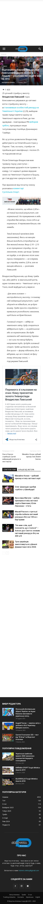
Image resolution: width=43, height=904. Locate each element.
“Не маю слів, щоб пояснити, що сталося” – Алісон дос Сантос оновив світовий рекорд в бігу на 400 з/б (27, 530)
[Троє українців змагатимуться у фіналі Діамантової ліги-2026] (8, 544)
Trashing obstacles (9, 897)
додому (3, 54)
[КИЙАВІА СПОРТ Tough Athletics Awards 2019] (8, 771)
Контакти (21, 897)
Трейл (24, 895)
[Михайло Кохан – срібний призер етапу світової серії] (8, 478)
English (38, 897)
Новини (4, 66)
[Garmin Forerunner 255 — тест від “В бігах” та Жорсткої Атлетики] (8, 738)
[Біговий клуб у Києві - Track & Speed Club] (21, 201)
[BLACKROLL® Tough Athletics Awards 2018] (8, 782)
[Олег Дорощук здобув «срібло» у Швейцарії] (8, 490)
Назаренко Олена (8, 82)
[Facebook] (15, 886)
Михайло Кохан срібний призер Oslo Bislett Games (31, 456)
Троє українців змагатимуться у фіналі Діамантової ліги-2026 (26, 544)
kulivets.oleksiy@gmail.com (29, 870)
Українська (29, 897)
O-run (30, 895)
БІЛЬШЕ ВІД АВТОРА (26, 470)
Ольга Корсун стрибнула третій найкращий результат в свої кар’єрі (11, 458)
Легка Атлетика (14, 895)
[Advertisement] (21, 23)
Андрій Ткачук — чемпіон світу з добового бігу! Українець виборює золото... (28, 725)
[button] (40, 49)
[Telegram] (27, 886)
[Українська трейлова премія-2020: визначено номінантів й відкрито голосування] (8, 756)
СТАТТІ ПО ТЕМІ (10, 470)
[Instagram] (21, 886)
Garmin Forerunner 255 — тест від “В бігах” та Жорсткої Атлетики (27, 737)
